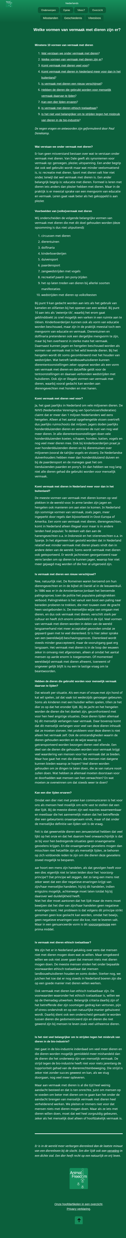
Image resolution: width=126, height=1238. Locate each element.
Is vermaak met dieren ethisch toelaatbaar (68, 108)
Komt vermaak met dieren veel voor (64, 65)
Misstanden (50, 18)
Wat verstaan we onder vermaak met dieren (69, 53)
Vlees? (81, 10)
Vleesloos (94, 18)
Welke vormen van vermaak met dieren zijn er (71, 59)
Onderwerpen (48, 10)
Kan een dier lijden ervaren (59, 102)
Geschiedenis (73, 18)
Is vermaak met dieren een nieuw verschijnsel (71, 83)
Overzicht (97, 10)
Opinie (66, 10)
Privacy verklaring (78, 1209)
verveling (113, 1150)
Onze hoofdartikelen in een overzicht (78, 1204)
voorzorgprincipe (99, 924)
